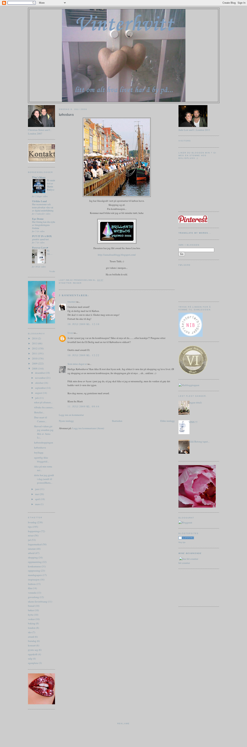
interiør (32, 548)
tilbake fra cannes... (44, 407)
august (39, 393)
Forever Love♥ (40, 247)
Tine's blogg (39, 177)
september (40, 388)
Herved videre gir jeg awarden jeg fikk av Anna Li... (43, 432)
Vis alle (52, 271)
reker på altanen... (43, 402)
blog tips (181, 542)
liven (70, 332)
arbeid (31, 553)
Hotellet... (39, 412)
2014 (35, 338)
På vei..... (49, 252)
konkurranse (34, 566)
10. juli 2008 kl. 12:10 (83, 324)
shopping (33, 557)
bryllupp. (39, 452)
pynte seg (33, 650)
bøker (31, 610)
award (31, 636)
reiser (31, 535)
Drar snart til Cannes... (40, 419)
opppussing (34, 570)
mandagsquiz (35, 575)
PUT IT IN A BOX (42, 236)
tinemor (72, 301)
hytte (30, 614)
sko (30, 632)
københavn (40, 447)
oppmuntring (35, 562)
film (30, 588)
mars (38, 504)
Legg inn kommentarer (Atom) (88, 428)
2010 (35, 358)
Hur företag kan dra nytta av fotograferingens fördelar (43, 225)
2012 (35, 348)
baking (31, 623)
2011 (35, 353)
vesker (31, 619)
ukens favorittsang (37, 601)
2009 (35, 363)
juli (37, 398)
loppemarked (35, 544)
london (32, 628)
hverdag (32, 522)
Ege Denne (38, 218)
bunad (31, 605)
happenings (34, 531)
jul (29, 540)
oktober (39, 383)
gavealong (33, 597)
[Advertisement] (195, 587)
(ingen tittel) (195, 402)
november (40, 377)
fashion (32, 584)
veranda (32, 592)
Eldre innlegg (167, 421)
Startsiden (117, 421)
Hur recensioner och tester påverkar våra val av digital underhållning (42, 207)
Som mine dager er (77, 364)
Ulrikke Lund (39, 201)
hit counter (184, 563)
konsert (32, 645)
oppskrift (32, 654)
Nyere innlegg (66, 421)
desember (40, 372)
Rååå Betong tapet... (199, 441)
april (38, 499)
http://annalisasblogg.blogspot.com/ (117, 254)
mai (37, 494)
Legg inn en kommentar (71, 415)
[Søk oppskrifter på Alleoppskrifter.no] (188, 385)
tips (30, 526)
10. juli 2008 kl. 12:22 (83, 355)
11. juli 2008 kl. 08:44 (83, 406)
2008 (35, 368)
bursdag (32, 641)
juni (37, 489)
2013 (35, 343)
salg (30, 658)
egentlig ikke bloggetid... (41, 459)
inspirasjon (34, 579)
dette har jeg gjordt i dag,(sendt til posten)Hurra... (44, 478)
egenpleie (33, 663)
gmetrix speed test (40, 239)
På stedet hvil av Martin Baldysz (51, 185)
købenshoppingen (43, 442)
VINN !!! (193, 422)
